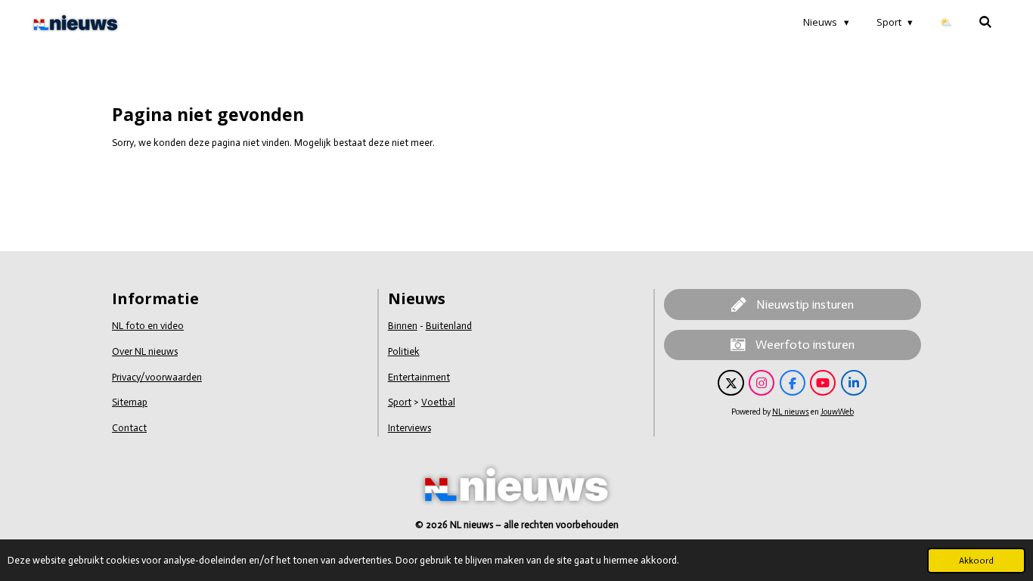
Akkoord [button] (976, 560)
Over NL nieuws (145, 351)
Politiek (404, 351)
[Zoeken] (986, 22)
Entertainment (419, 377)
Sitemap (129, 402)
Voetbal (438, 402)
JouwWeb (837, 412)
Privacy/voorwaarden (157, 377)
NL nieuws (790, 412)
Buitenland (449, 325)
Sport (399, 402)
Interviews (409, 427)
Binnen (402, 325)
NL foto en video (148, 325)
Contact (129, 427)
